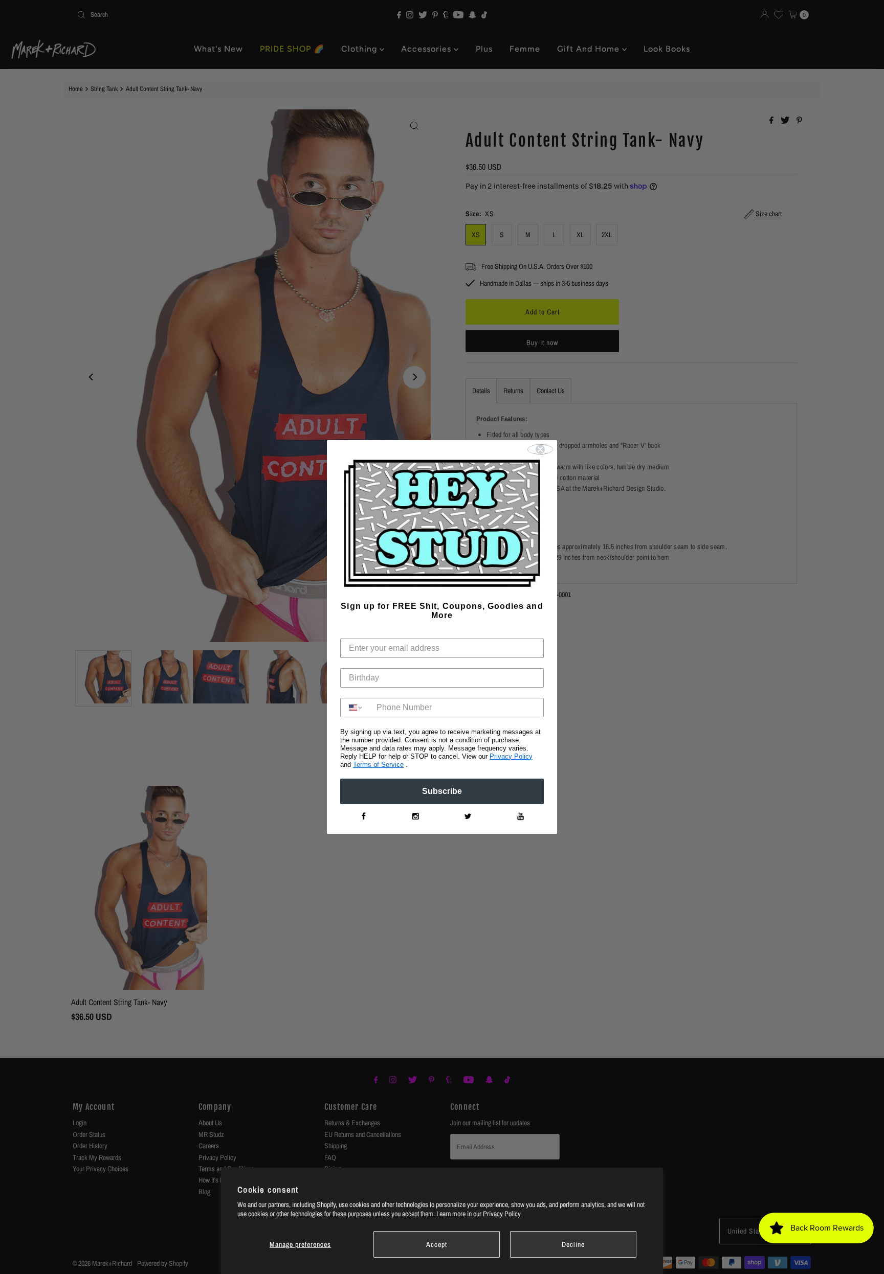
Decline (573, 1244)
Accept (436, 1244)
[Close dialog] (540, 449)
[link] (363, 816)
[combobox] (356, 707)
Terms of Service (378, 764)
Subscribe (442, 791)
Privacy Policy (502, 1213)
